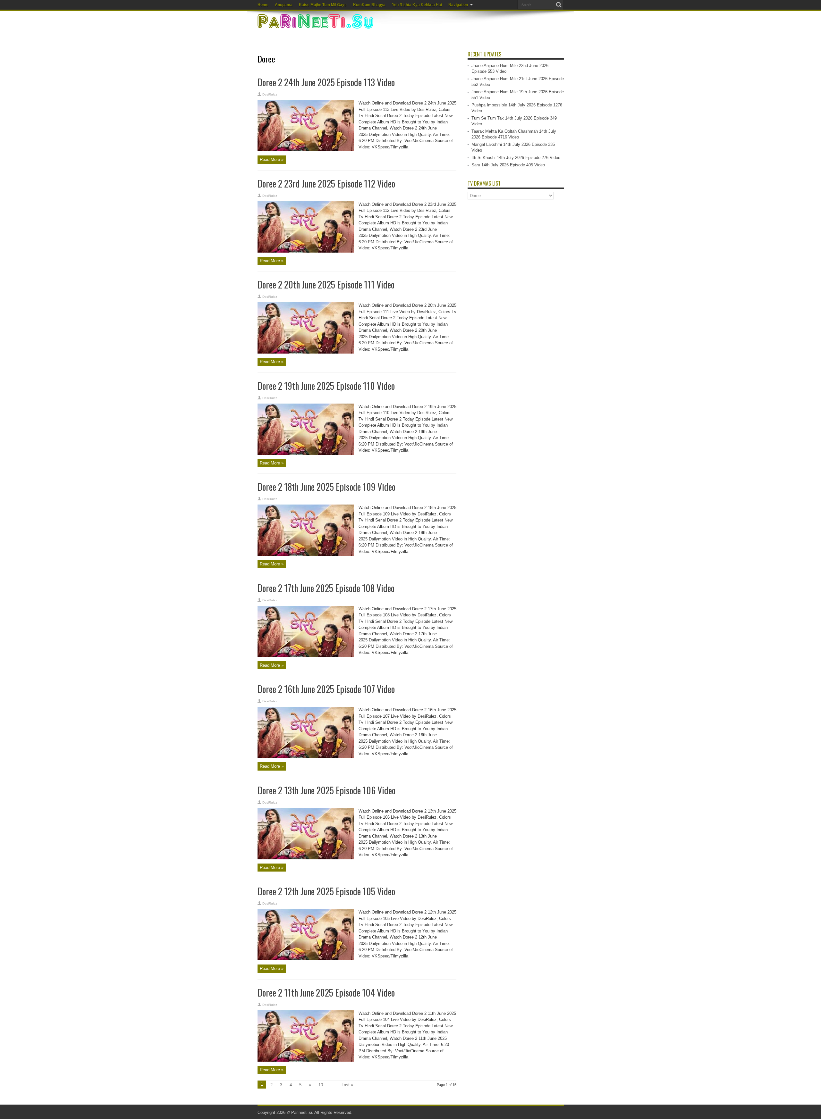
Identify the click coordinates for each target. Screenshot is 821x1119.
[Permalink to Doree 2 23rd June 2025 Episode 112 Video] (306, 251)
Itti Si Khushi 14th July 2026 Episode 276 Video (515, 157)
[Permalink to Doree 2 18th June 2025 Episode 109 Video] (306, 554)
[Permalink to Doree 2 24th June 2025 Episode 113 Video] (306, 149)
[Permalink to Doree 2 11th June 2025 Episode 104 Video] (306, 1060)
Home (263, 5)
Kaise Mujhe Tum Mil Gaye (323, 5)
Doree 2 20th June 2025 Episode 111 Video (326, 284)
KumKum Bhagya (369, 5)
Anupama (283, 5)
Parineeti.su (302, 1112)
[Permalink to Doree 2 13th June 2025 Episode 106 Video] (306, 858)
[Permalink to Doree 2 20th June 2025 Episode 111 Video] (306, 352)
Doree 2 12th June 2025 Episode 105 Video (326, 891)
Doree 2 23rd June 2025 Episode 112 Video (326, 183)
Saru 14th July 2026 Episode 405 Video (508, 165)
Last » (347, 1084)
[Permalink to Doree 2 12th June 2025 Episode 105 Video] (306, 958)
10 (320, 1084)
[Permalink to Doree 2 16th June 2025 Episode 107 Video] (306, 756)
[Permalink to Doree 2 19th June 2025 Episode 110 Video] (306, 453)
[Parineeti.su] (316, 24)
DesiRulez (269, 94)
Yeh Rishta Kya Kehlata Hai (417, 5)
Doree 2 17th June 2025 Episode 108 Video (326, 588)
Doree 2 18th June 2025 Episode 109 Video (326, 486)
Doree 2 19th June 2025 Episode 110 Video (326, 385)
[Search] (559, 5)
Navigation (458, 5)
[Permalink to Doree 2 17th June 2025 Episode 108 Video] (306, 655)
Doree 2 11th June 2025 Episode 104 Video (326, 992)
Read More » (272, 159)
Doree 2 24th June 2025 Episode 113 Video (326, 82)
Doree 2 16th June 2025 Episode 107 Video (326, 689)
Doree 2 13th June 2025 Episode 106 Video (326, 790)
